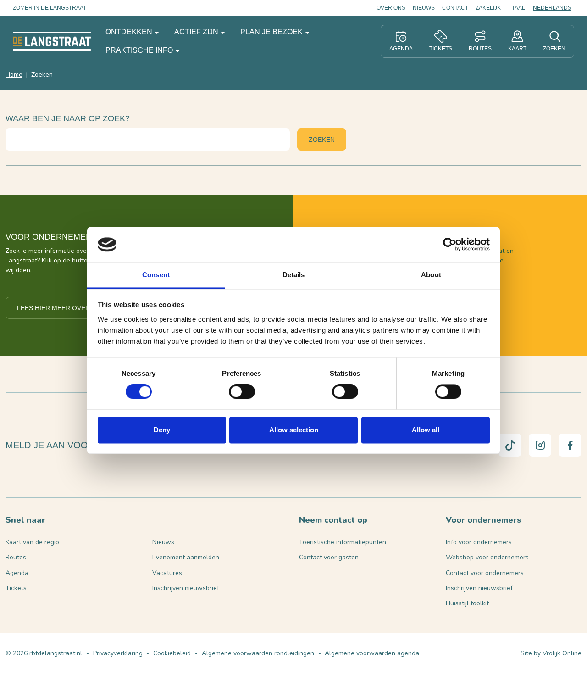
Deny (162, 430)
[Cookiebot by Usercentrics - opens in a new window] (450, 244)
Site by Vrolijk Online (551, 653)
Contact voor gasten (329, 557)
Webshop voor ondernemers (487, 557)
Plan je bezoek (272, 32)
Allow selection (293, 430)
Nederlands (552, 8)
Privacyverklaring (118, 653)
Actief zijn (197, 32)
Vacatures (167, 573)
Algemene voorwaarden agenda (372, 653)
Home (14, 74)
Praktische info (140, 50)
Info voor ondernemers (479, 542)
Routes (16, 557)
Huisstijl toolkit (467, 603)
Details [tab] (293, 275)
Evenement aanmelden (185, 557)
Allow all (425, 430)
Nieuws (424, 8)
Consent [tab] (156, 275)
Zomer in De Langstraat (49, 8)
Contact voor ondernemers (485, 573)
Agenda (17, 573)
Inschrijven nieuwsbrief (185, 588)
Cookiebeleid (172, 653)
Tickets (16, 588)
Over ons (391, 8)
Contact (455, 8)
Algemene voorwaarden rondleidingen (258, 653)
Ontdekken (129, 32)
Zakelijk (488, 8)
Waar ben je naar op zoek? (68, 118)
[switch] (242, 392)
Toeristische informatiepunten (342, 542)
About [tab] (431, 275)
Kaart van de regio (32, 542)
